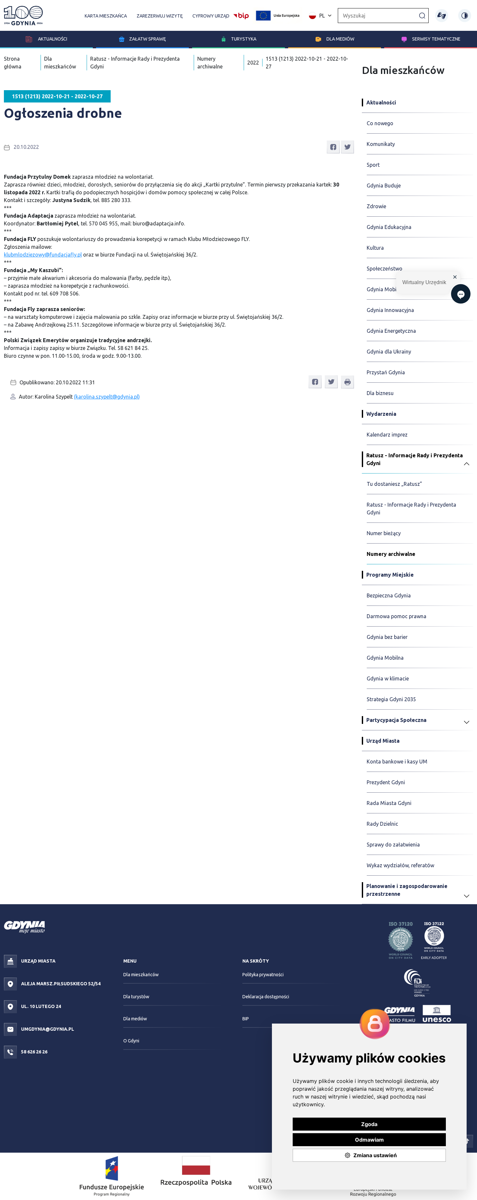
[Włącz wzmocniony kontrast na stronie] (464, 15)
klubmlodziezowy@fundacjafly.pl (43, 255)
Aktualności (52, 39)
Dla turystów (136, 996)
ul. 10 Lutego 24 (40, 1006)
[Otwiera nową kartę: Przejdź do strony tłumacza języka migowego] (441, 15)
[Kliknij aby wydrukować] (347, 382)
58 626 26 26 (33, 1051)
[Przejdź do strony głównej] (23, 15)
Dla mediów (340, 39)
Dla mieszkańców (141, 974)
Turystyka (243, 39)
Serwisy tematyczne (436, 39)
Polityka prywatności (263, 974)
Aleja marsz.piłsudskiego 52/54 (60, 983)
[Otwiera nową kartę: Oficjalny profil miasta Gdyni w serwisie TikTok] (466, 1140)
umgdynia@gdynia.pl (47, 1029)
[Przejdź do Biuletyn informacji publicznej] (241, 15)
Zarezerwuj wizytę (160, 15)
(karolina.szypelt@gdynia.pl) (107, 397)
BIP (245, 1018)
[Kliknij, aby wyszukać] (422, 15)
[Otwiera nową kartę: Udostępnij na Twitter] (347, 147)
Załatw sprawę (147, 39)
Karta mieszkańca (106, 15)
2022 (253, 63)
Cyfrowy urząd (210, 15)
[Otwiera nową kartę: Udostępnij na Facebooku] (333, 147)
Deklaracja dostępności (265, 996)
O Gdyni (131, 1040)
